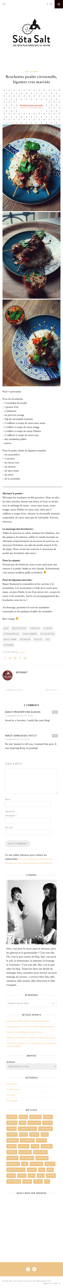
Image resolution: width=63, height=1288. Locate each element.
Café (22, 1123)
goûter (41, 1140)
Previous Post (14, 690)
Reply (55, 712)
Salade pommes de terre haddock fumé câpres (30, 1026)
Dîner (23, 1134)
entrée (34, 1134)
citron (48, 628)
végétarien (14, 1181)
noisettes (25, 1152)
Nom (8, 799)
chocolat (34, 1123)
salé (50, 1170)
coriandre (45, 1128)
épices (38, 1181)
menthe (12, 1152)
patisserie (13, 1164)
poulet (38, 639)
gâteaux (23, 1146)
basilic (48, 1117)
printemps (36, 1164)
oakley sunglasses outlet (21, 735)
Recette (50, 1164)
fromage (12, 1140)
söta (31, 1175)
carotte (35, 628)
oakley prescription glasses (23, 711)
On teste (10, 1094)
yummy (27, 1181)
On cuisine (31, 71)
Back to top (51, 1283)
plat (25, 1164)
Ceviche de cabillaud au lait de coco (24, 1032)
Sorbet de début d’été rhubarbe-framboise (28, 1021)
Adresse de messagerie (11, 813)
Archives (10, 1061)
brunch (12, 1123)
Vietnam (8, 645)
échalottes (48, 634)
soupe (11, 1175)
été (47, 1181)
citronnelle (11, 634)
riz (48, 639)
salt (41, 1170)
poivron (25, 639)
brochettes (19, 628)
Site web (9, 827)
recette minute (16, 1170)
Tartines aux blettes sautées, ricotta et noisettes (31, 1037)
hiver (35, 1146)
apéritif (12, 1117)
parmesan (42, 1158)
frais (44, 1134)
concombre (30, 634)
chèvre (47, 1123)
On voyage (11, 1100)
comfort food (27, 1128)
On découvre (13, 1089)
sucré (21, 1175)
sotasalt (21, 652)
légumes (46, 1146)
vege (40, 1175)
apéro (23, 1117)
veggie (50, 1175)
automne (35, 1117)
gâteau (11, 1146)
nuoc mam (10, 639)
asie (6, 628)
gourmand (27, 1140)
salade (31, 1170)
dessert (12, 1134)
